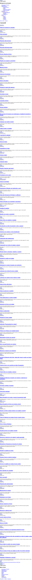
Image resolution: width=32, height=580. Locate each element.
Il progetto (3, 575)
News (2, 573)
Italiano (4, 16)
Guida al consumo (4, 6)
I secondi (6, 20)
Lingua (3, 15)
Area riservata (4, 14)
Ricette (4, 8)
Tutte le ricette (2, 20)
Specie (3, 572)
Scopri (1, 37)
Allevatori (4, 13)
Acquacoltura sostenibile (7, 9)
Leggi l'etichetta (4, 571)
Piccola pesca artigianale (5, 569)
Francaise (4, 19)
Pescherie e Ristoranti (6, 12)
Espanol (4, 18)
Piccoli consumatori (6, 10)
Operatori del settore (5, 11)
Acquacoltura (4, 5)
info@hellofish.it (4, 577)
